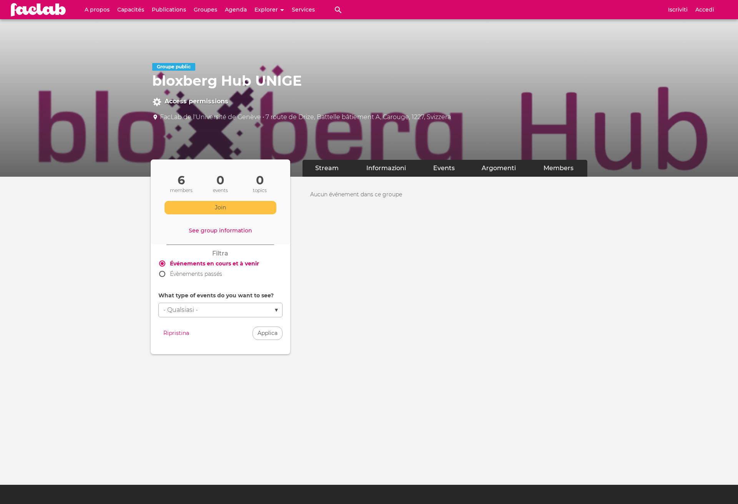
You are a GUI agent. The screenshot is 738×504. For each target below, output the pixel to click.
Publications (169, 9)
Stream (327, 168)
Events (450, 168)
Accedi (704, 9)
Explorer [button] (266, 9)
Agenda (236, 9)
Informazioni (386, 168)
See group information (220, 230)
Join (220, 207)
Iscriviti (678, 9)
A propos (97, 9)
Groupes (205, 9)
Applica (268, 333)
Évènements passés (196, 273)
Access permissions (196, 101)
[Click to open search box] (338, 9)
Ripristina (176, 333)
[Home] (38, 9)
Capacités (130, 9)
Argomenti (499, 168)
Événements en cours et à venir (214, 263)
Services (303, 9)
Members (558, 168)
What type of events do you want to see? (216, 295)
